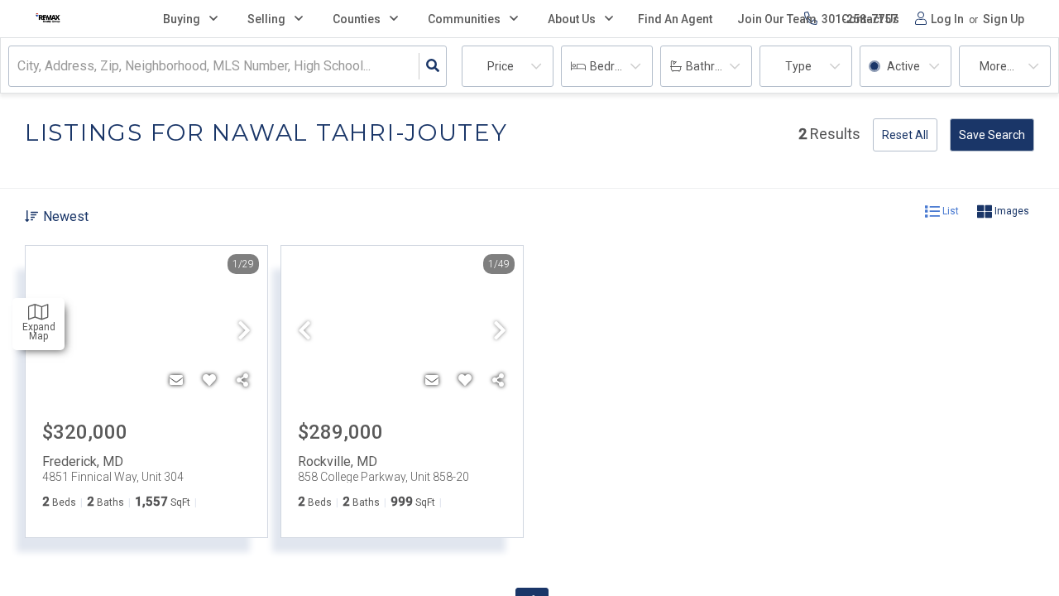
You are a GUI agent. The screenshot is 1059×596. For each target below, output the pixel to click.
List (949, 211)
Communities (464, 19)
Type (798, 66)
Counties (357, 19)
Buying (181, 19)
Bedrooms (617, 66)
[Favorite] (209, 380)
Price (500, 66)
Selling (266, 19)
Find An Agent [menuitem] (675, 19)
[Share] (242, 380)
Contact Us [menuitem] (870, 19)
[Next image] (244, 332)
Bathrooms (715, 66)
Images (1010, 211)
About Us (572, 19)
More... (997, 66)
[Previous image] (304, 332)
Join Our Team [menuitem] (777, 19)
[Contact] (176, 380)
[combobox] (19, 66)
